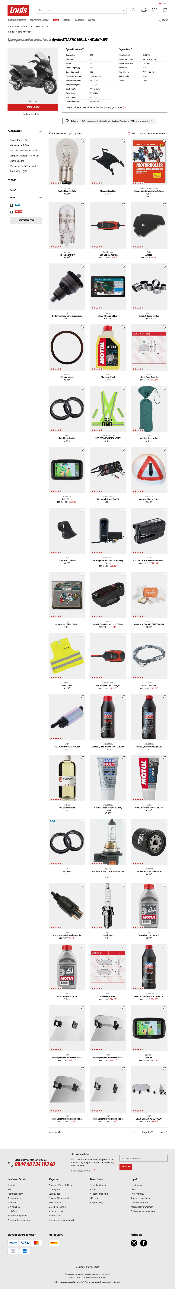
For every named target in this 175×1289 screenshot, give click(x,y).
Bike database (14, 1198)
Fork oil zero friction (67, 808)
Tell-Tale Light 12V (67, 255)
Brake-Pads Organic (149, 377)
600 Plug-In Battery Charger (108, 685)
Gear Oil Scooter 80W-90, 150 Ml (149, 808)
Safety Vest (67, 685)
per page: (73, 133)
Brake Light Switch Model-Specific (67, 935)
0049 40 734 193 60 (35, 1164)
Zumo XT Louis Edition (107, 316)
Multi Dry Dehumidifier (149, 438)
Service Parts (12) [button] (18, 140)
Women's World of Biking (60, 1185)
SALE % (19, 211)
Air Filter (148, 255)
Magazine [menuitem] (79, 20)
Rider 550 (149, 1058)
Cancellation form (139, 1202)
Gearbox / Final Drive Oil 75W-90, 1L (149, 996)
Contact (11, 1185)
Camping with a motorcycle (62, 1220)
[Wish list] (154, 10)
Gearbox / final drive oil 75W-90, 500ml (108, 747)
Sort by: (143, 133)
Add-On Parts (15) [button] (18, 171)
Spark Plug (108, 935)
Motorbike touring (57, 1207)
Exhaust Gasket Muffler (149, 316)
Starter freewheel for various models (67, 316)
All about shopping (99, 1194)
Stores (93, 1189)
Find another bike (31, 114)
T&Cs (133, 1189)
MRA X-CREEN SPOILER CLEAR (149, 1119)
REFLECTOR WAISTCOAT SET (107, 438)
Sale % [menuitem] (56, 20)
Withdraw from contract (19, 1220)
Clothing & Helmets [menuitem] (17, 20)
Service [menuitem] (91, 20)
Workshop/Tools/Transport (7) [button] (24, 166)
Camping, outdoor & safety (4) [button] (24, 155)
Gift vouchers (14, 1207)
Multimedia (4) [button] (17, 161)
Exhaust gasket (67, 377)
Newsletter (13, 1202)
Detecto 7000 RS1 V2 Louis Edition (108, 624)
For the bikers (55, 1215)
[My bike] (144, 10)
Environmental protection (143, 1211)
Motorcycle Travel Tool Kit (108, 499)
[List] (133, 133)
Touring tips (54, 1189)
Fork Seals (67, 871)
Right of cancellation (141, 1198)
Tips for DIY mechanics (60, 1198)
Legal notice (136, 1185)
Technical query (15, 1194)
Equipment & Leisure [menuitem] (39, 20)
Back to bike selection (20, 31)
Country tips (54, 1194)
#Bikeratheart (55, 1202)
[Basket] (164, 10)
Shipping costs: (74, 1277)
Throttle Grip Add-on (67, 560)
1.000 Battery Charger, (108, 255)
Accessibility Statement (142, 1207)
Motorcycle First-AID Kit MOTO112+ (149, 624)
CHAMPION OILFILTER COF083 (149, 871)
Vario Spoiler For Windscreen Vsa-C (67, 1058)
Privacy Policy (137, 1194)
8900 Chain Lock (149, 685)
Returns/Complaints (17, 1215)
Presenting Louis (98, 1185)
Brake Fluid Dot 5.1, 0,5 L (66, 996)
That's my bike (32, 107)
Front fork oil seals (67, 438)
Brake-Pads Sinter (108, 996)
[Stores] (133, 10)
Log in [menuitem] (164, 20)
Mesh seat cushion (108, 191)
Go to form (150, 121)
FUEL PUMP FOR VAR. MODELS (67, 747)
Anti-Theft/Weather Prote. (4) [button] (24, 150)
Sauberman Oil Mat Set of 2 (66, 624)
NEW (18, 205)
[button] (163, 3)
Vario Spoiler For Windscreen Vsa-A (67, 1119)
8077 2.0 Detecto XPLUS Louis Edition (149, 560)
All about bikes (56, 1211)
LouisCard (12, 1211)
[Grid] (129, 132)
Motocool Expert (108, 377)
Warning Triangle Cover (149, 499)
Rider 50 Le (67, 499)
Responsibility (96, 1202)
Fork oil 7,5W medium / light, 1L (149, 747)
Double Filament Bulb (67, 191)
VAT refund (95, 1198)
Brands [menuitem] (66, 20)
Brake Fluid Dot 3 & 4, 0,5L (149, 935)
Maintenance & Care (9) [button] (21, 145)
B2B (9, 1189)
